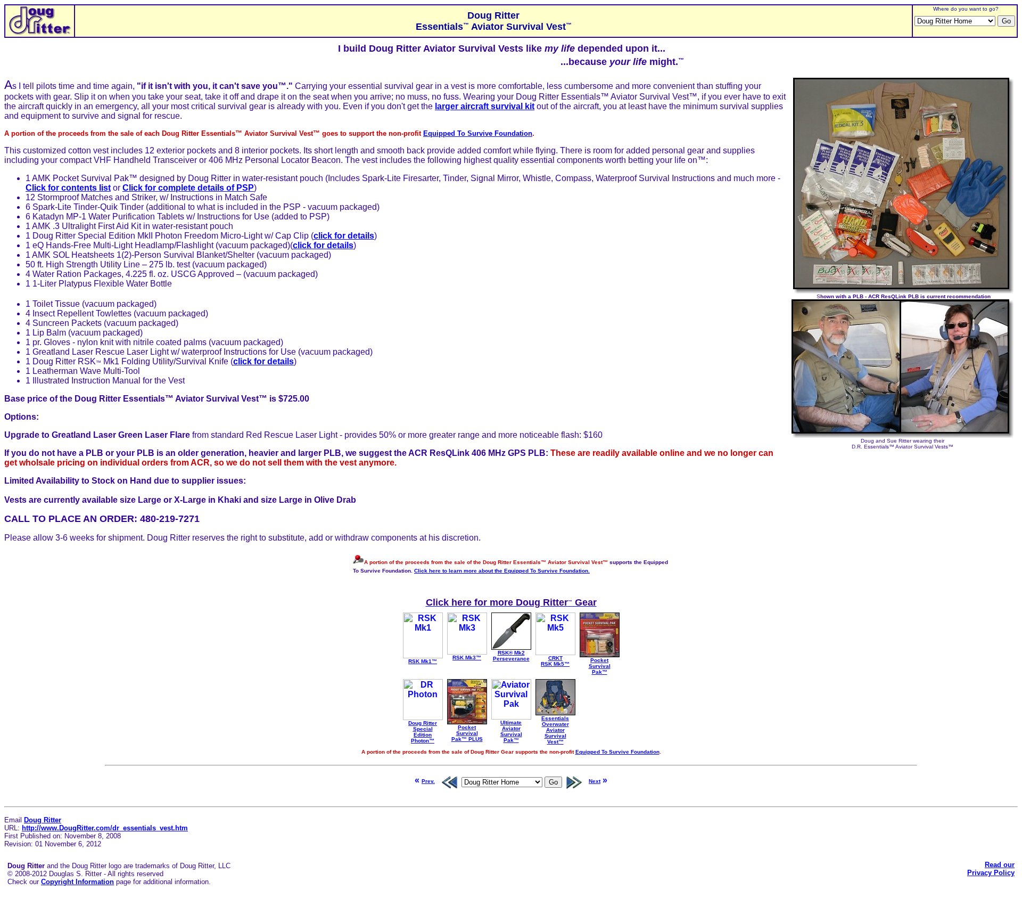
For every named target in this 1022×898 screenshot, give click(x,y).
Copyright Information (77, 882)
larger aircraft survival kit (484, 106)
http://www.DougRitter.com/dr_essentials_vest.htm (105, 828)
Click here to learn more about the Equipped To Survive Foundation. (502, 571)
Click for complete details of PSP (188, 187)
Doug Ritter (42, 820)
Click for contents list (68, 187)
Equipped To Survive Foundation (477, 133)
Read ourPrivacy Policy (991, 869)
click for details (344, 235)
